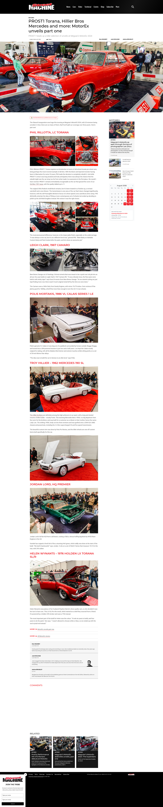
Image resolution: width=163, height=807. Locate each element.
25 (115, 203)
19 (118, 200)
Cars (74, 7)
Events (96, 7)
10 (111, 197)
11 (115, 197)
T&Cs (36, 774)
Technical (87, 7)
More (117, 7)
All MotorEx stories (43, 636)
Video (80, 7)
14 (125, 197)
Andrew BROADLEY (37, 669)
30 (131, 203)
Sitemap (42, 774)
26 (118, 203)
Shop (102, 7)
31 (111, 207)
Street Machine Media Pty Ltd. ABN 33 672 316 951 (99, 774)
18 (115, 200)
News (68, 7)
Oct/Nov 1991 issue (36, 184)
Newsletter (58, 774)
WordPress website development (36, 776)
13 (121, 197)
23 (131, 200)
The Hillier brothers (36, 415)
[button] (52, 151)
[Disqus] (64, 708)
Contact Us (49, 774)
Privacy (31, 774)
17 (111, 200)
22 (128, 200)
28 (125, 203)
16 (131, 197)
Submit (13, 804)
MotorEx (31, 17)
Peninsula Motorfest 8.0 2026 (119, 213)
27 (121, 203)
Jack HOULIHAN (36, 656)
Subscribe (110, 7)
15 (128, 197)
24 (111, 203)
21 (125, 200)
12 (118, 197)
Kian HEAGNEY (36, 644)
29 (128, 203)
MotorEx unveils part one (45, 629)
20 (121, 200)
